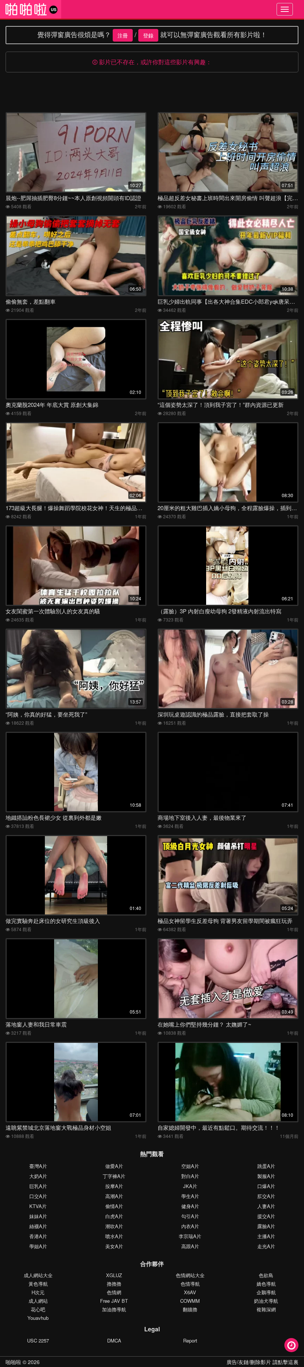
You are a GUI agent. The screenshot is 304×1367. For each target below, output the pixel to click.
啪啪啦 (13, 1362)
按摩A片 (114, 1186)
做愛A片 (114, 1165)
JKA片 (190, 1186)
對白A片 (190, 1176)
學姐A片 (38, 1246)
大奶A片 (38, 1176)
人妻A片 (266, 1206)
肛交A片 (266, 1196)
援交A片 (266, 1216)
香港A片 (38, 1236)
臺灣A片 (38, 1165)
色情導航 (190, 1283)
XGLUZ (114, 1275)
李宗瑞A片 (190, 1236)
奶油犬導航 (266, 1300)
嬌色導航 (266, 1283)
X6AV (190, 1292)
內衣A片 (190, 1226)
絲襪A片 (38, 1226)
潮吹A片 (114, 1226)
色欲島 (266, 1275)
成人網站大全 (38, 1275)
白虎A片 (114, 1216)
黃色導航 (38, 1283)
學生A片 (190, 1196)
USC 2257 (38, 1340)
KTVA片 (38, 1206)
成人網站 (38, 1300)
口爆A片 (266, 1186)
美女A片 (114, 1246)
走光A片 (266, 1246)
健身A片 (190, 1206)
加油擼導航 (114, 1309)
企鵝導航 (266, 1292)
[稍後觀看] (291, 1345)
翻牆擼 (190, 1309)
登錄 (148, 35)
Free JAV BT (114, 1300)
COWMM (190, 1300)
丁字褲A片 (114, 1176)
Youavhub (38, 1317)
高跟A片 (190, 1246)
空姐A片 (190, 1165)
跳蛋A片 (266, 1165)
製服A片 (266, 1176)
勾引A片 (190, 1216)
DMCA (114, 1340)
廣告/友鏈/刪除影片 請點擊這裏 (262, 1362)
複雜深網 (266, 1309)
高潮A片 (114, 1196)
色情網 (114, 1292)
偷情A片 (114, 1206)
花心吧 (38, 1309)
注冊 (123, 35)
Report (190, 1340)
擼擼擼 (114, 1283)
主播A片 (266, 1236)
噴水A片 (114, 1236)
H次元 (38, 1292)
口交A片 (38, 1196)
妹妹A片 (38, 1216)
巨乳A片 (38, 1186)
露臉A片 (266, 1226)
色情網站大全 (190, 1275)
